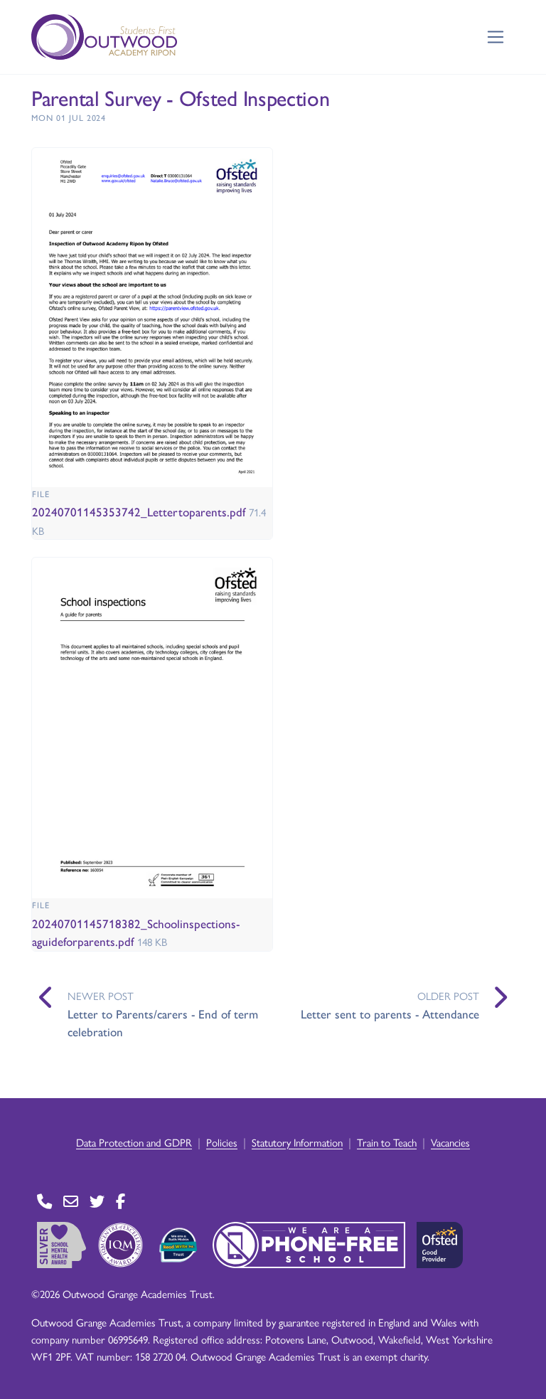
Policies (221, 1141)
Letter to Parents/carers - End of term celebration (163, 1023)
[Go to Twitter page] (97, 1201)
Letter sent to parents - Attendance (390, 1013)
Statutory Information (297, 1141)
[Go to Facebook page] (120, 1201)
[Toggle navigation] (495, 37)
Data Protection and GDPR (134, 1141)
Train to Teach (387, 1141)
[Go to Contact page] (44, 1201)
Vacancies (450, 1141)
